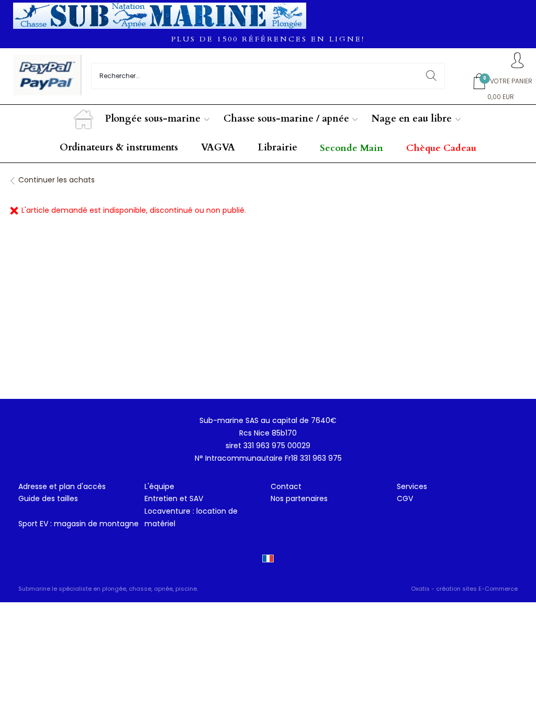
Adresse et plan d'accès (62, 486)
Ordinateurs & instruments (119, 147)
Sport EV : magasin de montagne (78, 523)
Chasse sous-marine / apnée (286, 118)
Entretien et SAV (173, 498)
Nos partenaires (299, 498)
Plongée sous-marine (152, 118)
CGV (405, 498)
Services (412, 486)
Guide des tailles (48, 498)
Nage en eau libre (412, 118)
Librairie (277, 147)
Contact (286, 486)
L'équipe (159, 486)
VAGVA (218, 147)
